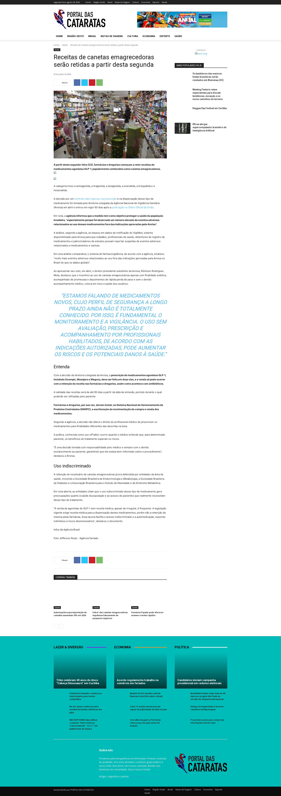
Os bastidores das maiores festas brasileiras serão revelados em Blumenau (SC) (208, 76)
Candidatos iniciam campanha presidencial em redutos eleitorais (199, 681)
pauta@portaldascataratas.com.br (147, 776)
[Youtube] (225, 2)
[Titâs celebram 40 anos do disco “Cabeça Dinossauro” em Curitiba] (80, 670)
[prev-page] (56, 626)
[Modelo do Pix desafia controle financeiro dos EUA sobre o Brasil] (120, 697)
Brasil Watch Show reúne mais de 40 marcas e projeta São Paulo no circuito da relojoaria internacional (207, 696)
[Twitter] (216, 2)
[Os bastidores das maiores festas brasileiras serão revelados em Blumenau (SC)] (182, 77)
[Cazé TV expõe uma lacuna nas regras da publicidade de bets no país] (120, 710)
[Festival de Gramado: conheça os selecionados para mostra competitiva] (60, 697)
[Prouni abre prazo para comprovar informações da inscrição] (181, 723)
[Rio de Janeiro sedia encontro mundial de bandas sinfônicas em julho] (60, 710)
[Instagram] (212, 2)
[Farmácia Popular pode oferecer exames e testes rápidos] (149, 596)
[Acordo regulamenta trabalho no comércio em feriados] (140, 670)
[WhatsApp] (99, 82)
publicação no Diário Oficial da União (133, 207)
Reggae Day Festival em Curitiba (210, 108)
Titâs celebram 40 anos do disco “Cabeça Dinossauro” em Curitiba (77, 681)
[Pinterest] (92, 82)
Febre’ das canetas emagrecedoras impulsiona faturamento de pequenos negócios (110, 615)
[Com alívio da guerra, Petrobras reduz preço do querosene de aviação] (120, 723)
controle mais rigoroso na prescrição (95, 198)
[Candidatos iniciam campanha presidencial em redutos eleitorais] (201, 670)
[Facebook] (207, 2)
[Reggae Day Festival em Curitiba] (182, 112)
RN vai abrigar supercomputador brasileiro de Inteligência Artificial (209, 127)
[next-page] (61, 626)
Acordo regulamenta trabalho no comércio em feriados (138, 681)
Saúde (65, 45)
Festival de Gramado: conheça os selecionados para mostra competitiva (85, 696)
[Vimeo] (221, 2)
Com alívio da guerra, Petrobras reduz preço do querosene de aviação (145, 723)
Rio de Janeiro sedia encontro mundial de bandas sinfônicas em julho (85, 709)
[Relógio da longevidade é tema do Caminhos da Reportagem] (181, 710)
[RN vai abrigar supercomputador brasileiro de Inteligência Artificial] (182, 128)
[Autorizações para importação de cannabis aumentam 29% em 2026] (71, 596)
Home (56, 45)
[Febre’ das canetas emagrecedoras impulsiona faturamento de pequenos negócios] (110, 596)
